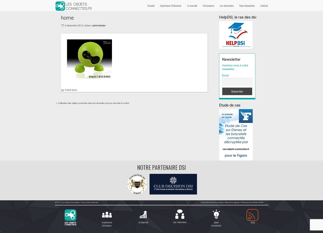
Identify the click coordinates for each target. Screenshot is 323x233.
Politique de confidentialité (252, 202)
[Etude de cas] (236, 134)
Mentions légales (232, 202)
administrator (99, 25)
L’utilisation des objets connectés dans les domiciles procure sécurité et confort (93, 102)
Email (225, 75)
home (67, 18)
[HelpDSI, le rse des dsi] (236, 34)
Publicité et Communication (212, 202)
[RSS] (252, 215)
